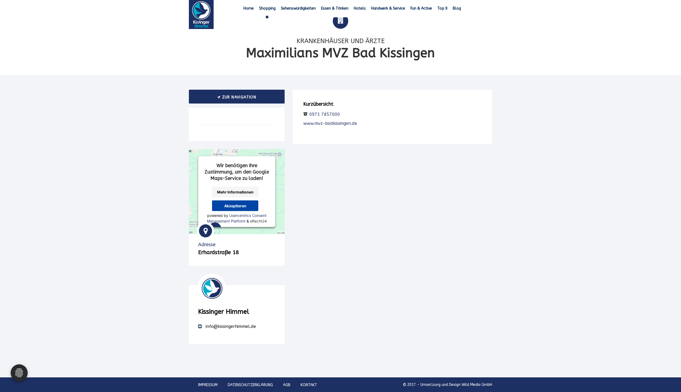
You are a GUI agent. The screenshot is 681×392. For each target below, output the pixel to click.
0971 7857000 (324, 114)
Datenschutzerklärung (250, 385)
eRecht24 (258, 221)
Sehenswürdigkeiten (298, 8)
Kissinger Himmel (223, 311)
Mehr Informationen (235, 192)
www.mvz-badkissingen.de (330, 123)
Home (248, 8)
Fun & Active (421, 8)
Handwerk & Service (388, 8)
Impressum (208, 385)
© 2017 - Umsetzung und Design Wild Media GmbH (447, 384)
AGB (286, 385)
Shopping (267, 8)
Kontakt (309, 385)
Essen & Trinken (334, 8)
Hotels (360, 8)
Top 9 (442, 8)
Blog (457, 8)
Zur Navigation (238, 97)
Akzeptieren (235, 206)
